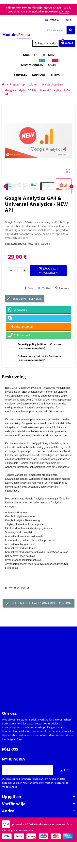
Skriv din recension (27, 298)
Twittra (46, 288)
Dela (30, 288)
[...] (25, 739)
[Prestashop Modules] (16, 36)
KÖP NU (64, 11)
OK (66, 770)
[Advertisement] (38, 665)
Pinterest (64, 288)
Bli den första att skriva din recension (41, 603)
